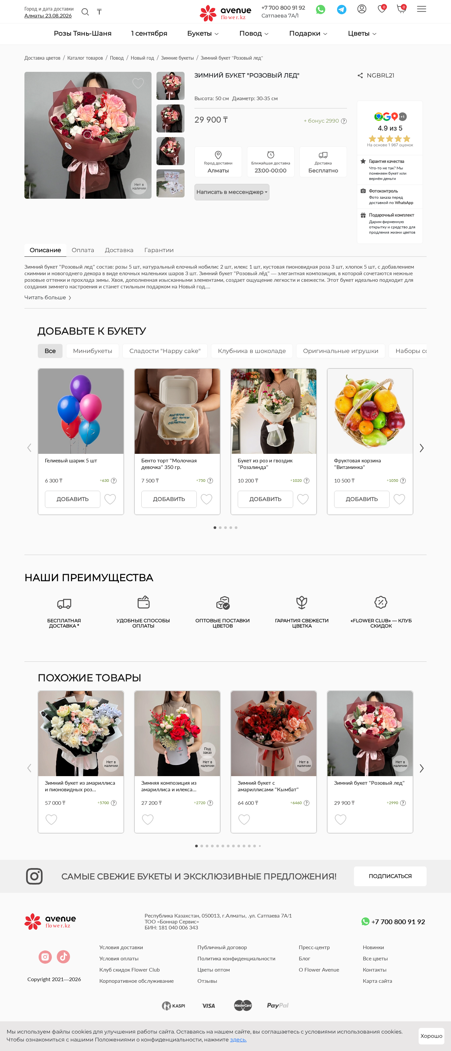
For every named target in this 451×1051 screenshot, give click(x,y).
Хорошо (431, 1036)
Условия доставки (121, 947)
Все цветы (375, 958)
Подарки (305, 33)
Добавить (72, 499)
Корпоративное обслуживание (136, 981)
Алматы (48, 15)
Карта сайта (377, 981)
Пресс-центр (314, 947)
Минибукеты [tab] (92, 351)
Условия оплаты (119, 958)
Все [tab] (50, 351)
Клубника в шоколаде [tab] (252, 351)
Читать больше (45, 297)
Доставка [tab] (119, 250)
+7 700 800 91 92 (283, 8)
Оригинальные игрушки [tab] (340, 351)
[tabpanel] (225, 285)
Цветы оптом (213, 969)
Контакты (375, 969)
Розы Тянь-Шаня (83, 33)
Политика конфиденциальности (236, 958)
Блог (304, 958)
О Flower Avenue (319, 969)
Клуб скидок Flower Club (129, 969)
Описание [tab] (45, 250)
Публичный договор (222, 947)
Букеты (200, 33)
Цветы (359, 33)
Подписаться (390, 876)
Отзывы (207, 981)
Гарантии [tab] (159, 250)
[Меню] (422, 9)
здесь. (238, 1039)
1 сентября (149, 33)
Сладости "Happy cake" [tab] (165, 351)
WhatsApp (404, 202)
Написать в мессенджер (229, 192)
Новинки (373, 947)
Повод (251, 33)
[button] (215, 527)
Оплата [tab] (83, 250)
